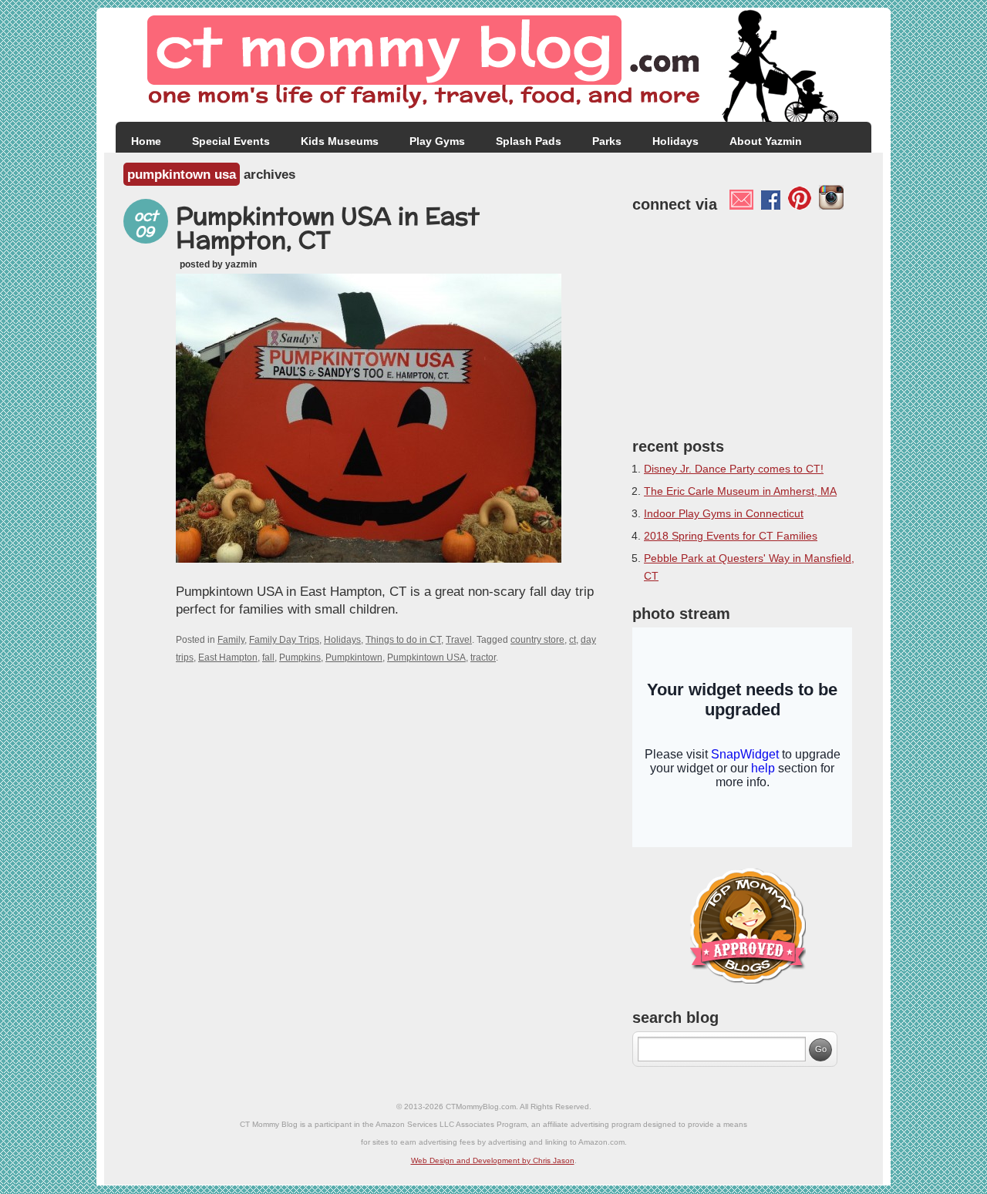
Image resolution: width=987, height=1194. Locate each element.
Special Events (231, 141)
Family (230, 639)
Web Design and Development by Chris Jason (492, 1160)
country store (537, 639)
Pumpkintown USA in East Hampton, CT (328, 227)
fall (268, 657)
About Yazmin (765, 141)
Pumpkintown (353, 657)
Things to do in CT (403, 639)
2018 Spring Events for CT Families (730, 536)
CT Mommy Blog (493, 65)
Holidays (675, 141)
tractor (483, 657)
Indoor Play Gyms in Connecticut (723, 513)
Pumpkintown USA (426, 657)
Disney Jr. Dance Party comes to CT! (734, 468)
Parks (607, 141)
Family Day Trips (284, 639)
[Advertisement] (748, 321)
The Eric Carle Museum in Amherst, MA (740, 491)
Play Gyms (437, 141)
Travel (459, 639)
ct (572, 639)
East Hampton (228, 657)
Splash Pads (528, 141)
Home (146, 141)
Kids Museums (340, 141)
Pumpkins (300, 657)
